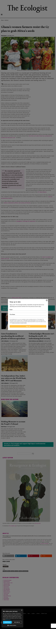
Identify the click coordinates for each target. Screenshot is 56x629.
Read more (8, 619)
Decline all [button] (17, 622)
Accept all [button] (7, 622)
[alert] (12, 618)
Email (11, 309)
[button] (12, 625)
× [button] (21, 610)
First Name (12, 314)
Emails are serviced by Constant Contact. (19, 322)
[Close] (47, 300)
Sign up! (28, 326)
